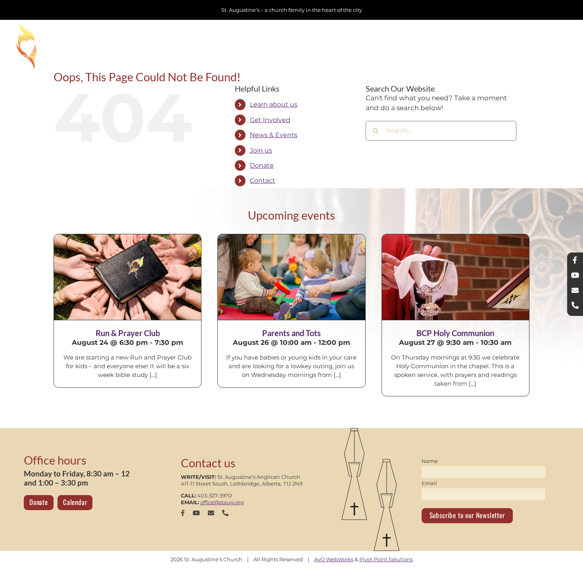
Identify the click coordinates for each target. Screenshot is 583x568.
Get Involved (270, 120)
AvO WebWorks (333, 559)
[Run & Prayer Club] (127, 277)
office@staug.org (222, 502)
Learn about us (273, 104)
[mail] (211, 513)
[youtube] (196, 513)
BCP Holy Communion (455, 333)
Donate (262, 165)
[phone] (225, 513)
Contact (262, 180)
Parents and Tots (291, 333)
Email (429, 483)
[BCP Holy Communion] (455, 277)
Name (430, 461)
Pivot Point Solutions (386, 559)
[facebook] (183, 513)
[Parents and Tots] (291, 277)
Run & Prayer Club (128, 333)
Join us (261, 150)
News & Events (273, 135)
